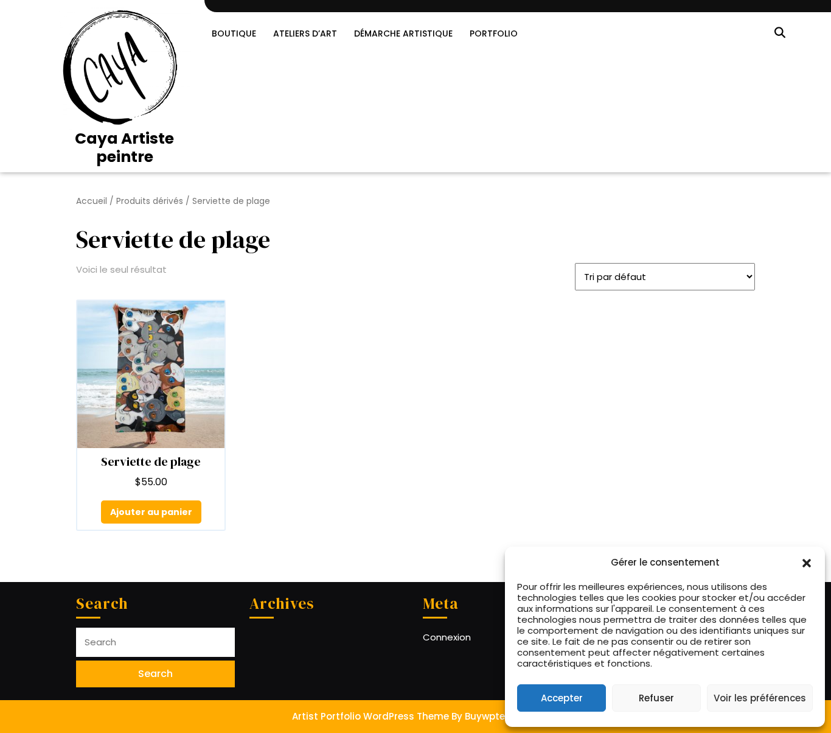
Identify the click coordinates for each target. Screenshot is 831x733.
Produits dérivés (149, 201)
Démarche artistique (403, 33)
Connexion (447, 637)
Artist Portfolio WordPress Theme (370, 716)
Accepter (562, 698)
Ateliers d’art (305, 33)
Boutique (234, 33)
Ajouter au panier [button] (151, 512)
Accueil (91, 201)
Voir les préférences (760, 698)
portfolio (494, 33)
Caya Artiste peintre (124, 147)
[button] (807, 562)
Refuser (656, 698)
